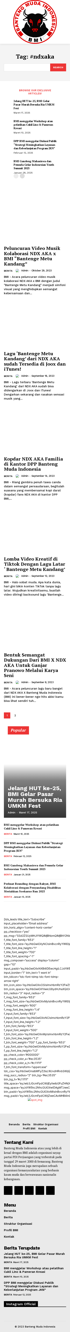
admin (24, 270)
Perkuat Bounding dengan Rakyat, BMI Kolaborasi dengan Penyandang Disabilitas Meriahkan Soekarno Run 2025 (32, 887)
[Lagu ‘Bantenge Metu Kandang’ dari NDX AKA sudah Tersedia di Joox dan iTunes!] (35, 325)
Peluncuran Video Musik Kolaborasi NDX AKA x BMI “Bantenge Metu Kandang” (32, 256)
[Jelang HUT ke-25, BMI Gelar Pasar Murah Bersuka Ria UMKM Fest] (35, 774)
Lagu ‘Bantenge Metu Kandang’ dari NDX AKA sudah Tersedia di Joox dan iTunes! (35, 361)
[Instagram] (18, 1190)
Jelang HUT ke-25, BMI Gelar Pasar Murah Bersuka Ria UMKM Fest (34, 104)
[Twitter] (40, 1190)
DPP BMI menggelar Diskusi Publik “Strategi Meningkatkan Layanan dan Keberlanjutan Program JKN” (35, 144)
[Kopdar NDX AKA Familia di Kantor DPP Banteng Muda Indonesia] (35, 430)
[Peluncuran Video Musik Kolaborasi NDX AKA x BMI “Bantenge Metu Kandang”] (35, 220)
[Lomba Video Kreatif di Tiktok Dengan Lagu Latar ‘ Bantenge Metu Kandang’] (35, 530)
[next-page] (22, 176)
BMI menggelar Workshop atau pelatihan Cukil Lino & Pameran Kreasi (33, 124)
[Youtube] (50, 1190)
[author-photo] (17, 271)
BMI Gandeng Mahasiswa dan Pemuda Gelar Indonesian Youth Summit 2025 (34, 164)
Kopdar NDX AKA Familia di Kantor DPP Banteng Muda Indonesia (33, 464)
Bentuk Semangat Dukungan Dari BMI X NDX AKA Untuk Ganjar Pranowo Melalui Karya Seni (35, 665)
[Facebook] (8, 1190)
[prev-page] (16, 176)
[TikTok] (29, 1190)
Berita (8, 270)
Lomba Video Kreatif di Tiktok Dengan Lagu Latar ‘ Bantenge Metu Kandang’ (34, 564)
